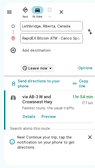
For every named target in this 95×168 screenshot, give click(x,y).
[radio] (25, 11)
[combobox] (51, 26)
